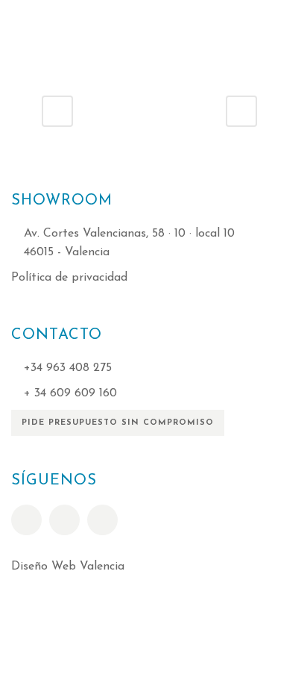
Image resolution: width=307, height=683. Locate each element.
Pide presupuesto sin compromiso (118, 423)
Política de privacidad (69, 278)
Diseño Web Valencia (67, 567)
